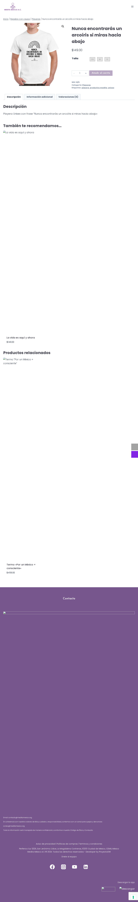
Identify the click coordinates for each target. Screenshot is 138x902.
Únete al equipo (69, 856)
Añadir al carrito (101, 73)
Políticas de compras (67, 843)
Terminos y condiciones (90, 843)
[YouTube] (74, 867)
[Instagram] (63, 867)
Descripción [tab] (14, 96)
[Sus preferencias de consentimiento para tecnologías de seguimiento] (133, 897)
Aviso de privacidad (45, 843)
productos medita (98, 88)
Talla (75, 58)
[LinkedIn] (86, 867)
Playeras (86, 85)
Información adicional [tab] (40, 96)
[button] (62, 26)
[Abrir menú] (132, 6)
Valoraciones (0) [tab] (68, 96)
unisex (111, 88)
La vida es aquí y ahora (21, 337)
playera (85, 88)
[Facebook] (52, 867)
